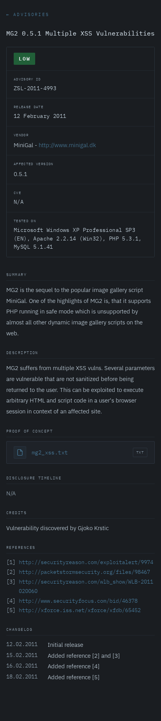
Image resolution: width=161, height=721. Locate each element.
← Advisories (27, 14)
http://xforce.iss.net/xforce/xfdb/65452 (80, 610)
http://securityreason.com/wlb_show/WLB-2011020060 (86, 586)
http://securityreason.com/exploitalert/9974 (86, 562)
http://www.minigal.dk (67, 145)
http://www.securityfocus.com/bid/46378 (78, 600)
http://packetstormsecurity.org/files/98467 (84, 571)
